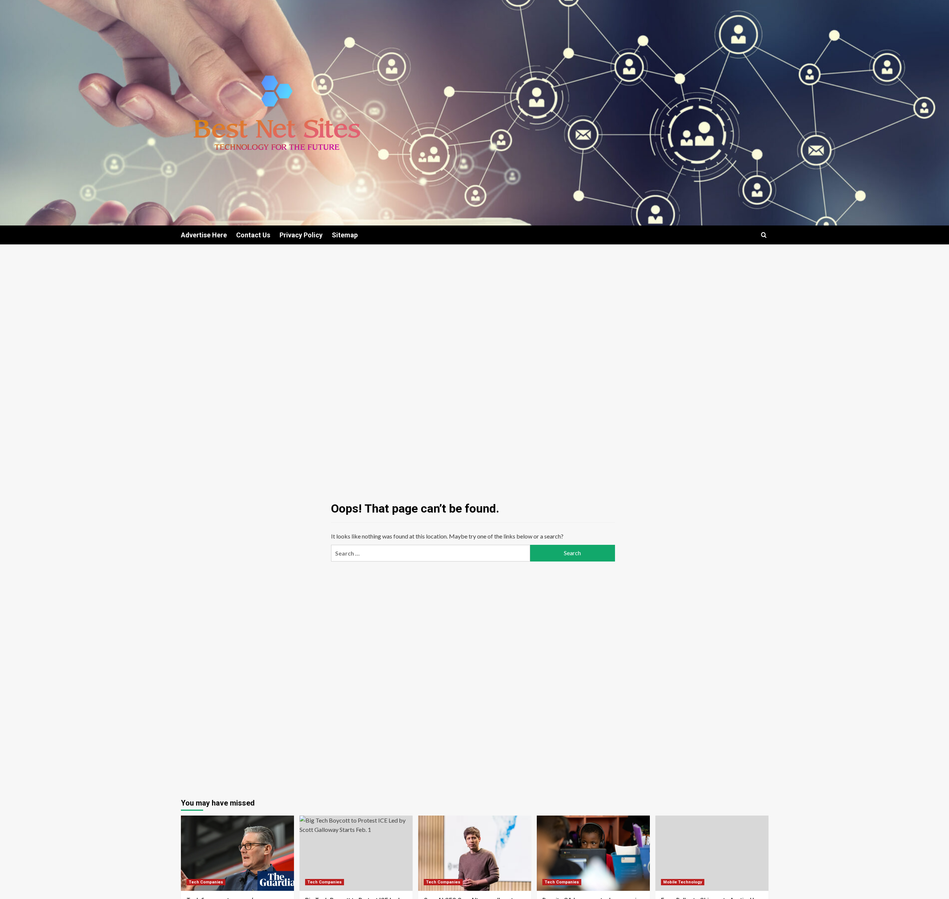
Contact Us (253, 235)
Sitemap (345, 235)
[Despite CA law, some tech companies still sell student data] (593, 853)
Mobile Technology (682, 882)
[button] (763, 234)
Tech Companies (206, 882)
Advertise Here (204, 235)
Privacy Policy (301, 235)
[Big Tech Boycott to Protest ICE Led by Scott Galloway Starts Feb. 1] (356, 853)
